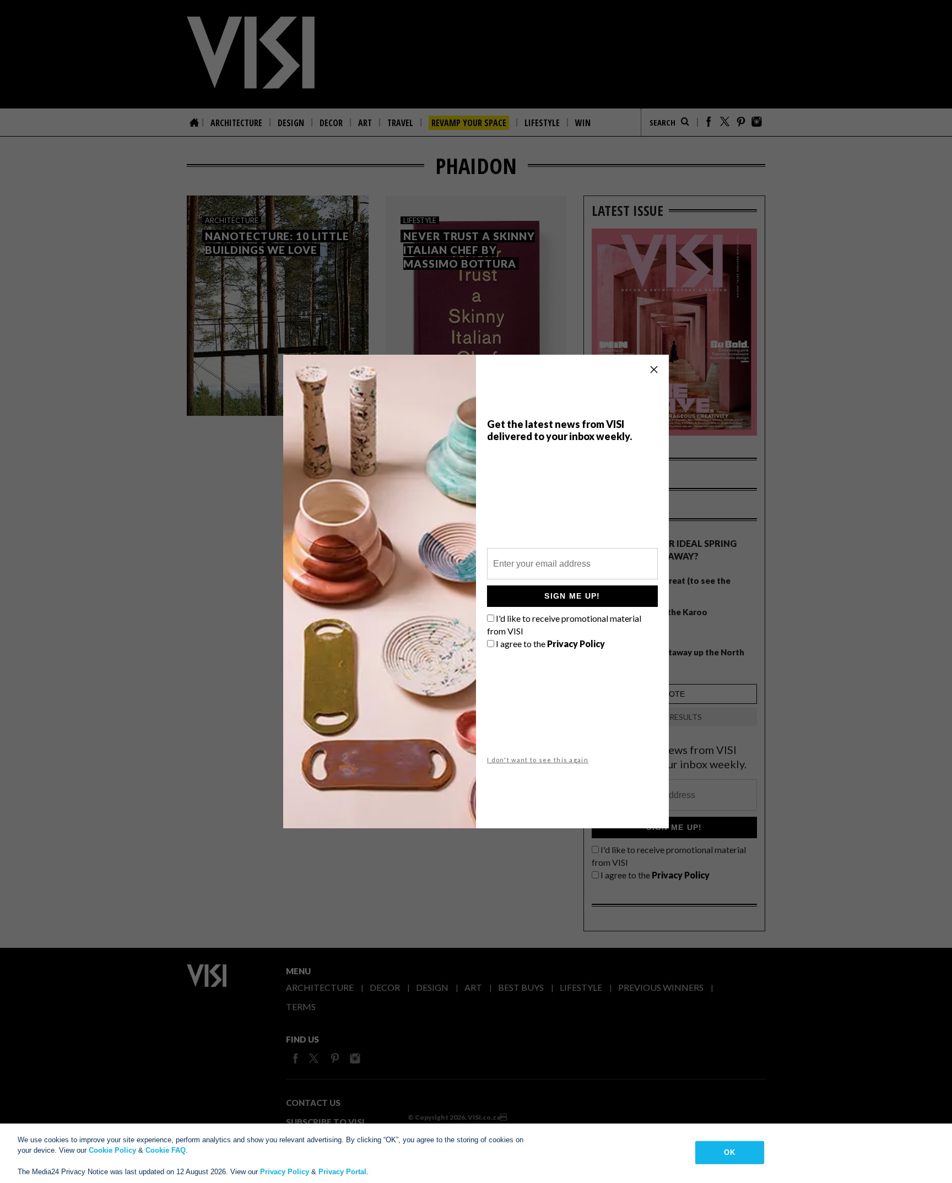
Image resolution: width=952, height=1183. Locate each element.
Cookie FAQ (165, 1150)
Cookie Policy (112, 1150)
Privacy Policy (284, 1172)
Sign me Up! (572, 596)
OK (729, 1152)
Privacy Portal (342, 1172)
